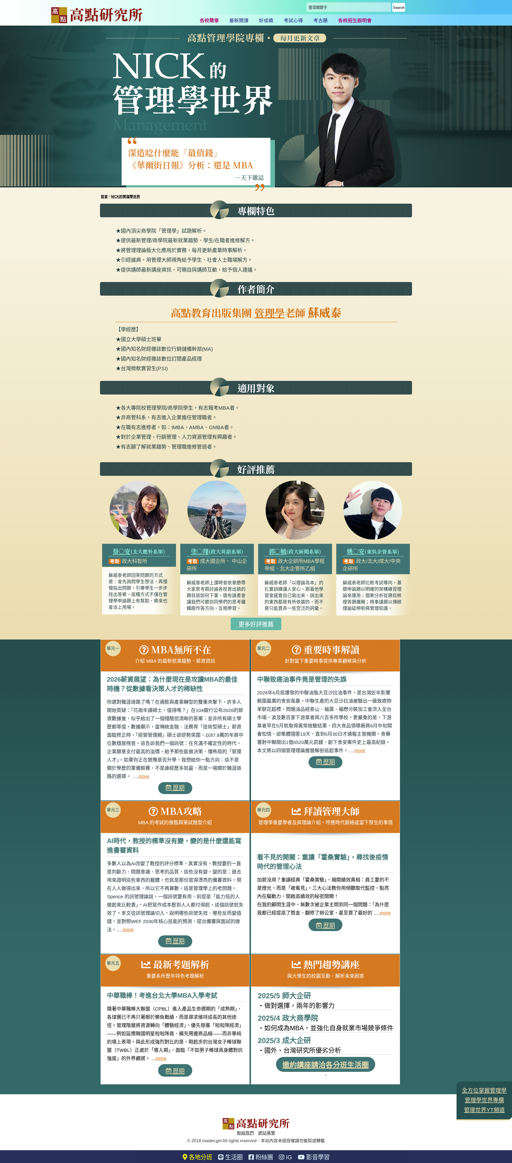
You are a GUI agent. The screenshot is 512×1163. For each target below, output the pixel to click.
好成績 (266, 20)
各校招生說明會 (355, 20)
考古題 (320, 20)
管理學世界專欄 (484, 1100)
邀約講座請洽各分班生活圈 (325, 1065)
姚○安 (356, 551)
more (143, 776)
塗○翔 (200, 551)
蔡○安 (121, 551)
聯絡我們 (245, 1133)
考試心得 (293, 20)
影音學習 (317, 1157)
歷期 (178, 787)
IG (288, 1157)
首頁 (104, 197)
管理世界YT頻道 (484, 1110)
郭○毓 (277, 551)
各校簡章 (209, 20)
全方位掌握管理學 (484, 1090)
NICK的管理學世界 (125, 197)
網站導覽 (266, 1133)
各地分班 (199, 1157)
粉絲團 (263, 1157)
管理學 (269, 312)
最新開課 (239, 20)
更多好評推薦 (256, 624)
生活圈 (233, 1157)
